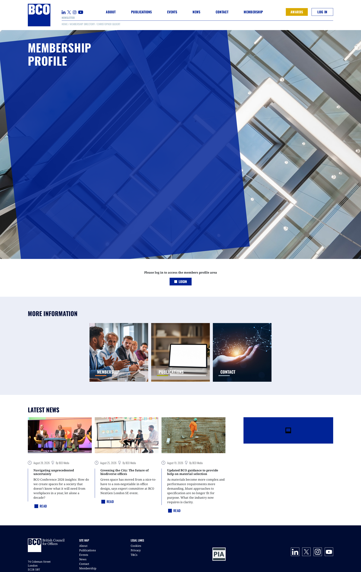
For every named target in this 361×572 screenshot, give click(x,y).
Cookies (136, 546)
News (82, 559)
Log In (322, 11)
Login (183, 281)
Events (83, 555)
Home (65, 24)
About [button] (111, 11)
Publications (87, 550)
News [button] (196, 11)
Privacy (136, 550)
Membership (87, 568)
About (83, 546)
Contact (222, 11)
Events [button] (172, 11)
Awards (296, 11)
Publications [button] (141, 11)
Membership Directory (82, 24)
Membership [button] (253, 11)
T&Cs (134, 555)
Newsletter (68, 18)
